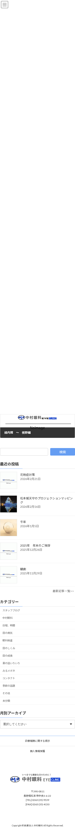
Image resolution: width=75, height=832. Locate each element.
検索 (62, 452)
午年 (23, 522)
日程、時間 (8, 625)
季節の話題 (8, 686)
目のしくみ (8, 648)
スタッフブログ (11, 610)
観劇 (23, 569)
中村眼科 (7, 617)
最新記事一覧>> (63, 591)
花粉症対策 (27, 475)
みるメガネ (8, 670)
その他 (6, 693)
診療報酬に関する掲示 (37, 740)
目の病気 (7, 633)
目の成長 (7, 655)
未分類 (6, 701)
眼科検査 (7, 640)
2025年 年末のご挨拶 (35, 545)
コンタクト (8, 678)
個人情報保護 (37, 751)
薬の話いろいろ (11, 663)
